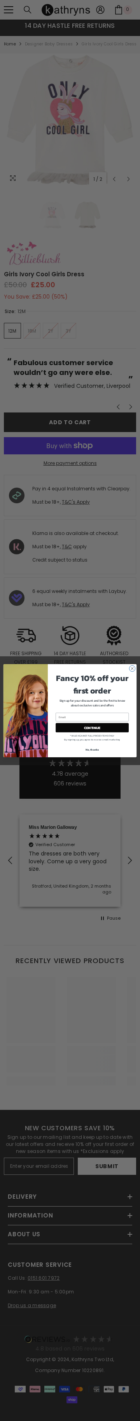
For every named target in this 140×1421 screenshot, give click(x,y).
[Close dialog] (132, 668)
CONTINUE (92, 727)
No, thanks (92, 749)
